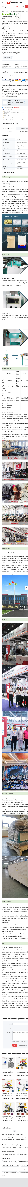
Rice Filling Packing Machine (9, 1172)
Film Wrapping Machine (21, 1139)
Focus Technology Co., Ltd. (19, 1181)
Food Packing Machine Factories (11, 1165)
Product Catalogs (23, 1131)
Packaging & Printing (10, 11)
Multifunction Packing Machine (10, 1169)
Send (15, 1045)
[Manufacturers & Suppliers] (14, 2)
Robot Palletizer (19, 1134)
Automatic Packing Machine (8, 1134)
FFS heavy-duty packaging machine (9, 1137)
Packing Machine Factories (9, 1161)
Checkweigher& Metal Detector (9, 1139)
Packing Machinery (20, 11)
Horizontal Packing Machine (9, 1154)
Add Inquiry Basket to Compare (10, 123)
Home (3, 11)
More (3, 1175)
